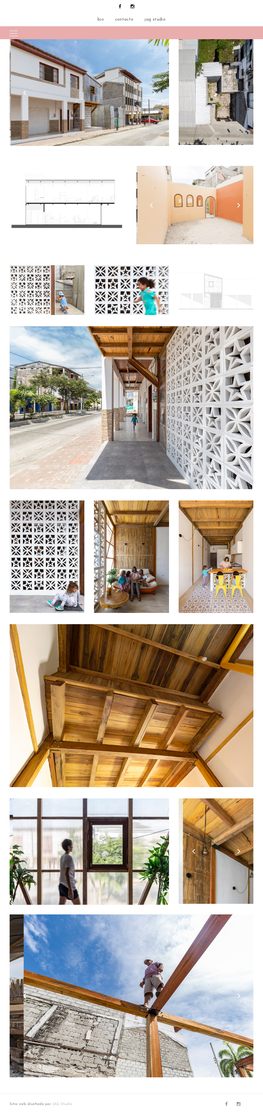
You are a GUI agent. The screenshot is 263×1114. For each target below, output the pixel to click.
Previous (24, 92)
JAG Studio (62, 1104)
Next (154, 92)
